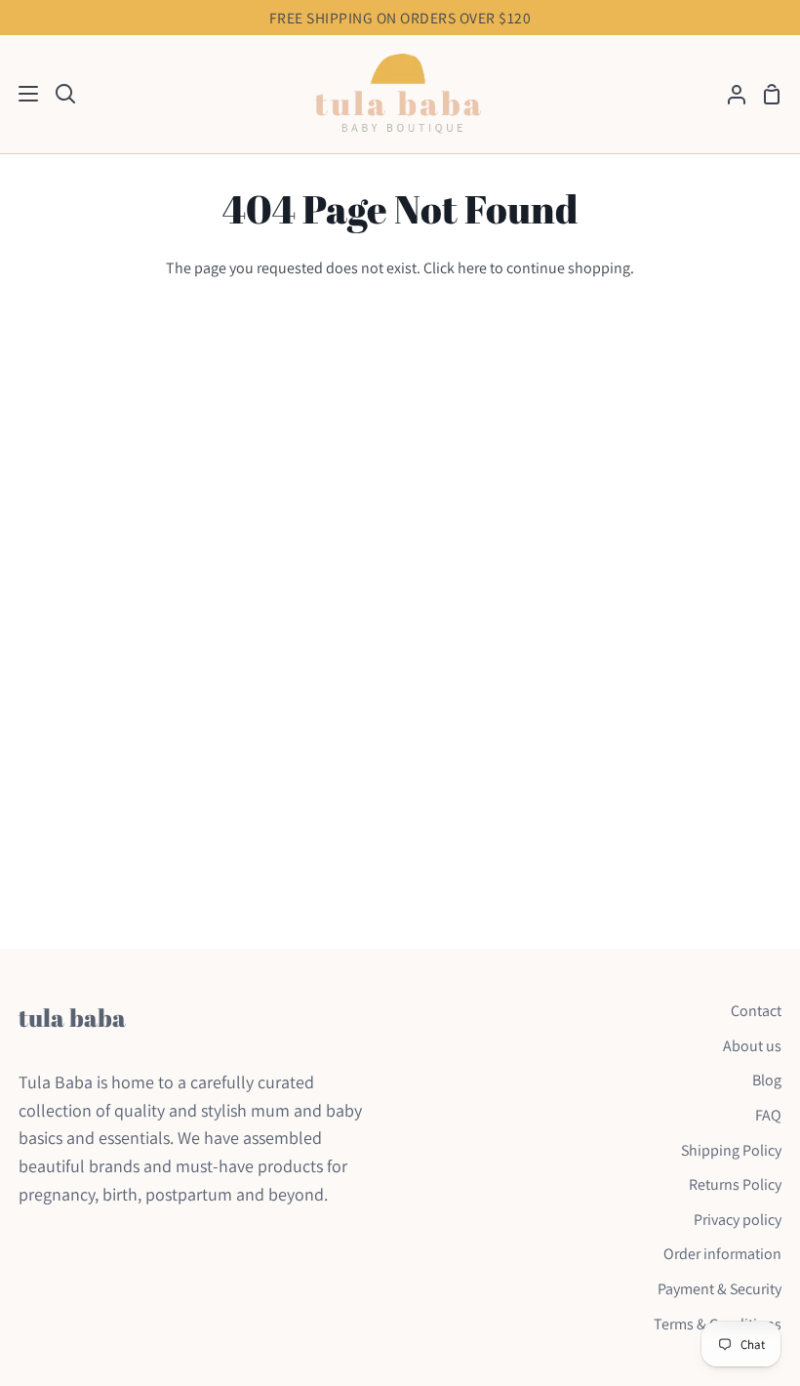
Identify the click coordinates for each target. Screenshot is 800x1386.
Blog (766, 1080)
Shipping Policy (731, 1150)
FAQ (768, 1115)
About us (752, 1046)
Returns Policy (735, 1184)
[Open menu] (20, 93)
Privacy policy (737, 1219)
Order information (722, 1253)
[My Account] (728, 94)
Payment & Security (719, 1289)
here (472, 268)
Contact (756, 1010)
